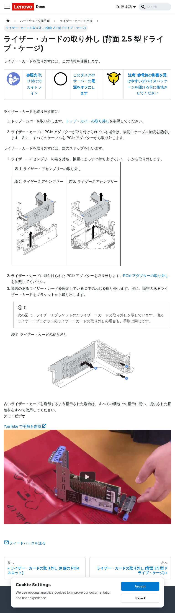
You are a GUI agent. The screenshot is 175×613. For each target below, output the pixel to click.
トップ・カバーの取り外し (87, 121)
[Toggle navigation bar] (7, 6)
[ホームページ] (8, 20)
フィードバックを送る (27, 543)
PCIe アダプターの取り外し (146, 276)
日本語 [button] (126, 7)
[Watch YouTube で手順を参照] (87, 477)
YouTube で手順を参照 (22, 426)
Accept (140, 586)
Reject (140, 598)
